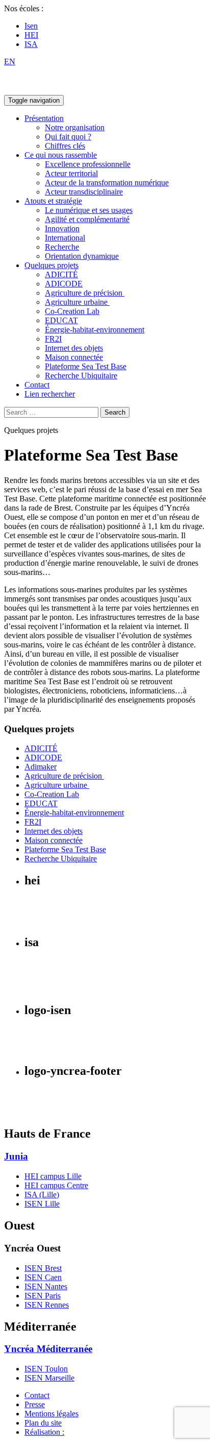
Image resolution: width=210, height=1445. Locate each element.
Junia (16, 1156)
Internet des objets (74, 348)
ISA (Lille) (41, 1194)
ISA (31, 44)
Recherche (62, 247)
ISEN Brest (43, 1268)
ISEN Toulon (46, 1368)
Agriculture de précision (84, 292)
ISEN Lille (42, 1203)
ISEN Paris (42, 1295)
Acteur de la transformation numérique (107, 182)
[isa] (40, 988)
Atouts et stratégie (53, 201)
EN (9, 61)
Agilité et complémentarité (87, 219)
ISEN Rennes (46, 1304)
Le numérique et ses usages (89, 210)
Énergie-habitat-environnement (94, 329)
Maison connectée (74, 357)
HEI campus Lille (53, 1176)
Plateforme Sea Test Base (85, 366)
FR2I (53, 338)
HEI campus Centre (56, 1185)
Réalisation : (44, 1432)
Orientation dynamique (82, 256)
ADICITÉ (61, 274)
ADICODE (64, 283)
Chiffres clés (65, 145)
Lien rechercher (49, 394)
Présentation (44, 118)
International (65, 237)
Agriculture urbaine (77, 302)
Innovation (62, 228)
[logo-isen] (44, 1049)
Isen (31, 25)
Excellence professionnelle (87, 164)
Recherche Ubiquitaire (81, 375)
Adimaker (40, 766)
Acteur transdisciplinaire (84, 191)
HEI (31, 35)
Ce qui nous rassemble (60, 155)
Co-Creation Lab (72, 311)
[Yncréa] (47, 90)
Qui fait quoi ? (68, 136)
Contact (36, 384)
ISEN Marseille (49, 1378)
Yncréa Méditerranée (48, 1348)
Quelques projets (51, 265)
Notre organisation (74, 127)
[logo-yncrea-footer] (35, 1112)
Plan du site (43, 1422)
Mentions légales (51, 1413)
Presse (34, 1404)
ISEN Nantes (45, 1286)
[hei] (61, 920)
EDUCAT (61, 320)
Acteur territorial (71, 173)
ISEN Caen (43, 1277)
